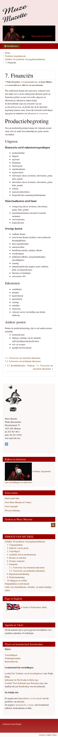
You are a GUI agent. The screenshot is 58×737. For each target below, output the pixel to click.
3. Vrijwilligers (13, 551)
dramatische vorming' (25, 704)
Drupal (18, 724)
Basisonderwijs (11, 661)
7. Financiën (12, 564)
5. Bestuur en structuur (16, 557)
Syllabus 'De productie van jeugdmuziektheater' (25, 59)
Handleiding (24, 686)
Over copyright (11, 506)
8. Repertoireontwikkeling (18, 574)
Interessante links (12, 498)
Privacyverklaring (12, 510)
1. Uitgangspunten (15, 544)
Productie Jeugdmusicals (15, 56)
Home (7, 52)
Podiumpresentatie (13, 658)
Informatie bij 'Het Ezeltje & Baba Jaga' (22, 679)
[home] (15, 13)
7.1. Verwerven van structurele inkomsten (22, 357)
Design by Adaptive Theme (48, 735)
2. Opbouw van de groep (17, 548)
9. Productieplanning (16, 577)
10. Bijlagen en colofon (17, 580)
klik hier (16, 438)
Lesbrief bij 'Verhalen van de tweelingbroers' (24, 673)
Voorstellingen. (11, 655)
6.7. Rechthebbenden (16, 365)
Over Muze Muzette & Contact (18, 502)
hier (26, 85)
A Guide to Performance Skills (34, 607)
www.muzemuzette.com (29, 82)
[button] (11, 46)
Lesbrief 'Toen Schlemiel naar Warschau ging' (24, 683)
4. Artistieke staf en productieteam (21, 554)
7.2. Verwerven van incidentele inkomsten (23, 361)
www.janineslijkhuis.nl (13, 85)
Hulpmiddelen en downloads (17, 583)
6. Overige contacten (16, 561)
